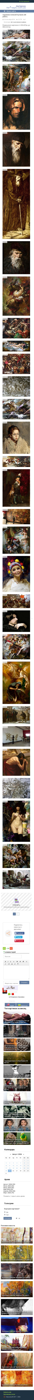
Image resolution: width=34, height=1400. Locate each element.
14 (20, 1165)
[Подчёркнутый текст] (10, 962)
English (11, 1005)
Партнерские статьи (9, 1394)
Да (7, 1212)
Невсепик (16, 6)
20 (16, 1168)
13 (16, 1165)
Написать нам (7, 1392)
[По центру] (20, 962)
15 (24, 1165)
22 (24, 1168)
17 (6, 1168)
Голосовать (7, 1218)
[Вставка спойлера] (17, 964)
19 (13, 1168)
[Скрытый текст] (9, 964)
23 (28, 1168)
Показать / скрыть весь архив (14, 1196)
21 (20, 1168)
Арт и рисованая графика (18, 22)
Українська (24, 1005)
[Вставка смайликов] (26, 962)
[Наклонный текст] (8, 962)
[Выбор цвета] (5, 964)
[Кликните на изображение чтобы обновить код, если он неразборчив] (10, 989)
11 (9, 1165)
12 (13, 1165)
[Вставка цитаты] (12, 964)
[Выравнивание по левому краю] (17, 962)
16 (28, 1165)
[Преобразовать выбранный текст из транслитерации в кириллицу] (15, 964)
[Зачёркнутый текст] (13, 962)
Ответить (12, 1001)
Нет (7, 1215)
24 (6, 1170)
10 (6, 1165)
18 (9, 1168)
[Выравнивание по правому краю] (23, 962)
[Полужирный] (5, 962)
